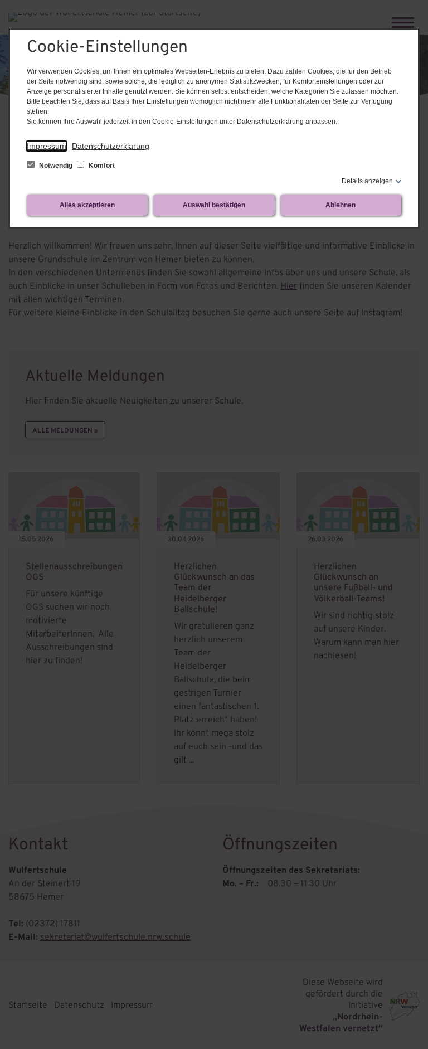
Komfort (101, 165)
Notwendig (55, 165)
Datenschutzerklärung (110, 146)
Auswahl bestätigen (214, 205)
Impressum (46, 146)
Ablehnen (340, 205)
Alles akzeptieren (87, 205)
